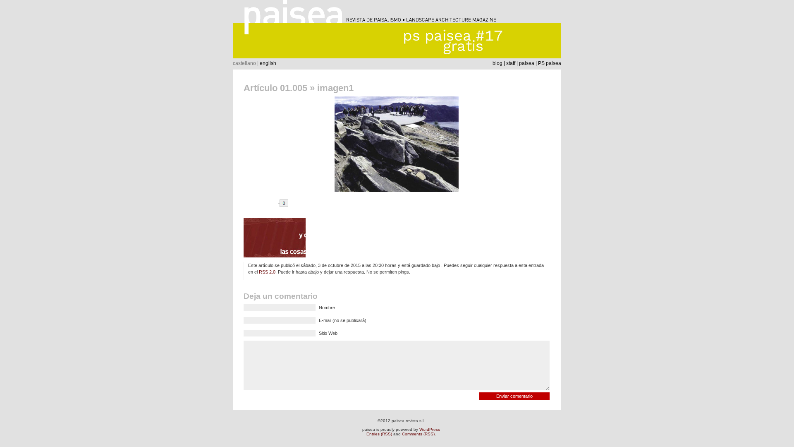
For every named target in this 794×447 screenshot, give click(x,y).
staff (510, 63)
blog (497, 63)
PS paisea (549, 63)
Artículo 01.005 (275, 88)
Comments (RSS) (418, 434)
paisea (526, 63)
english (268, 63)
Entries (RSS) (379, 434)
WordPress (429, 429)
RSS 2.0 (267, 271)
